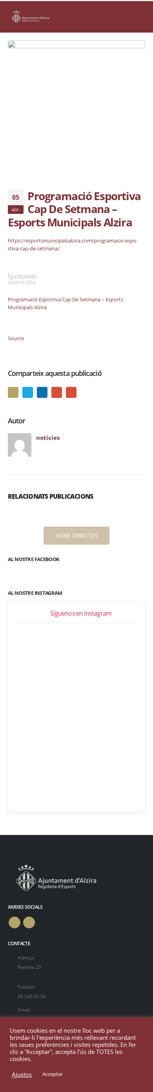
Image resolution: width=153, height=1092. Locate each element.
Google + (56, 392)
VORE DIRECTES (77, 536)
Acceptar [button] (52, 1073)
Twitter (27, 392)
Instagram (29, 922)
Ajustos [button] (22, 1074)
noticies (48, 437)
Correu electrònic (71, 392)
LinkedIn (42, 392)
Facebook (13, 392)
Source (16, 338)
